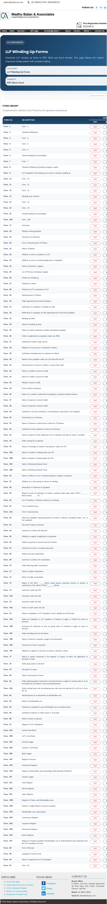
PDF (95, 127)
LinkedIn (50, 894)
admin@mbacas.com (13, 2)
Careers (77, 31)
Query (68, 31)
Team (12, 31)
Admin (87, 31)
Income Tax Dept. (13, 882)
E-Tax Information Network (17, 888)
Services (21, 31)
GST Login (34, 31)
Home (4, 31)
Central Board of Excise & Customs (20, 885)
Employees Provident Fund (17, 894)
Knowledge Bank (51, 31)
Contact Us (99, 31)
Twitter (49, 889)
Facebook (50, 883)
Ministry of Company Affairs (17, 891)
